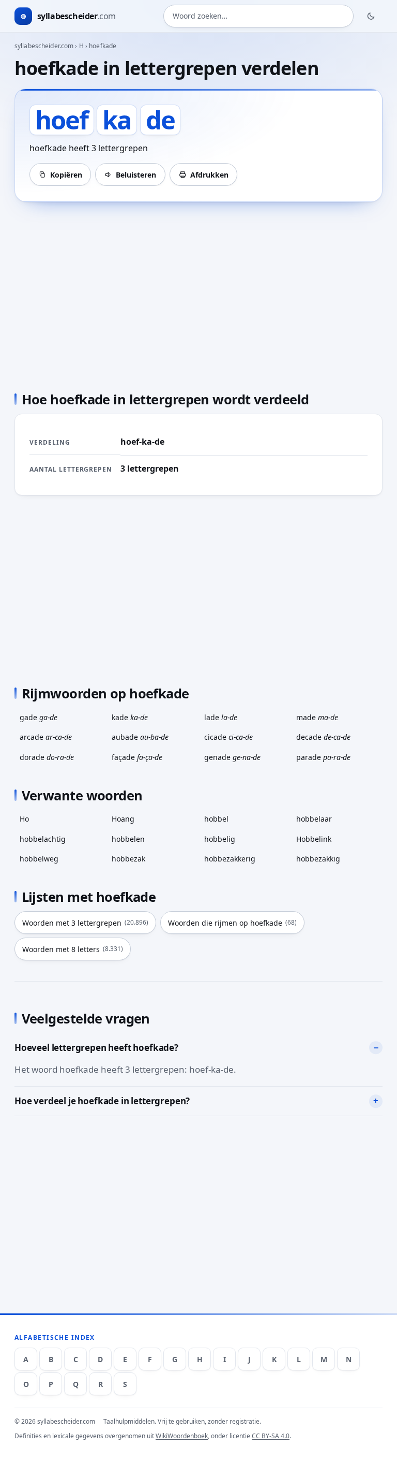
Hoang (123, 819)
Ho (24, 819)
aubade (140, 737)
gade (38, 717)
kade (130, 717)
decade (323, 737)
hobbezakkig (318, 859)
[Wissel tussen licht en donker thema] (371, 16)
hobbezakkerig (229, 859)
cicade (228, 737)
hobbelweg (39, 859)
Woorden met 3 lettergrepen (85, 923)
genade (232, 757)
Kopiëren (66, 175)
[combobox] (258, 16)
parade (323, 757)
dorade (47, 757)
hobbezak (128, 859)
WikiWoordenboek (182, 1435)
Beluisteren (136, 175)
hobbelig (219, 839)
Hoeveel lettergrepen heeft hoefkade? (96, 1048)
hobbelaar (314, 819)
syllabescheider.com (43, 45)
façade (137, 757)
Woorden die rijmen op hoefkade (232, 923)
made (317, 717)
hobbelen (128, 839)
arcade (46, 737)
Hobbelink (313, 839)
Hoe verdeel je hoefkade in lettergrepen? (102, 1101)
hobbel (216, 819)
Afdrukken (209, 175)
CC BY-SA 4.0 (270, 1435)
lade (220, 717)
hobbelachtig (43, 839)
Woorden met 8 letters (72, 949)
